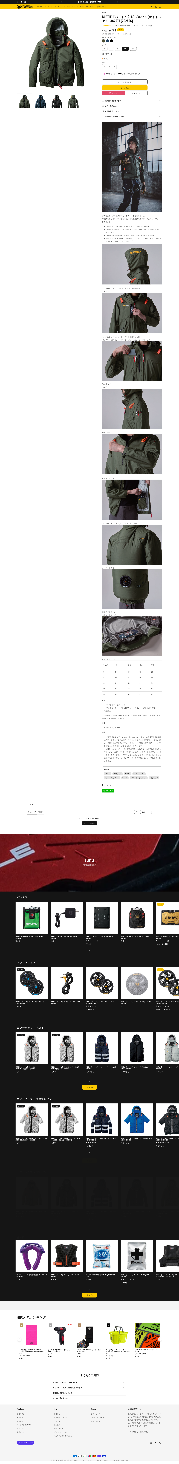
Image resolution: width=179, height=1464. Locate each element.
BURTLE (127, 774)
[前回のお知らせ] (61, 2)
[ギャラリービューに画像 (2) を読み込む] (40, 101)
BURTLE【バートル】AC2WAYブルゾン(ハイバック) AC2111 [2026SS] (101, 1139)
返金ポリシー (58, 1428)
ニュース (57, 1421)
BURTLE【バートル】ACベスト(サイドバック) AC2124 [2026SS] (135, 1068)
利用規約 (57, 1425)
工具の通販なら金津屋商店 (138, 1431)
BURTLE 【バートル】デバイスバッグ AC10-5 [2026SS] (29, 937)
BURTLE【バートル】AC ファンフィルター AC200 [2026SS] (136, 1002)
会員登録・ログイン (61, 1417)
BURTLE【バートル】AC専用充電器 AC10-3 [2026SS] (64, 937)
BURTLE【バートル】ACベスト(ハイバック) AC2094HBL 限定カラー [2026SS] (29, 1068)
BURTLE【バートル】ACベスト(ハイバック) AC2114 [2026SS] (101, 1068)
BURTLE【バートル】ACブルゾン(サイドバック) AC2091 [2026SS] (136, 1212)
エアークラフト (139, 774)
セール (125, 778)
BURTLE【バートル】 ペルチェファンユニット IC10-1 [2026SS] (30, 1002)
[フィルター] (136, 812)
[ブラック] (111, 40)
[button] (60, 6)
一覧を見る (89, 1087)
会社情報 (57, 1414)
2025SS (107, 774)
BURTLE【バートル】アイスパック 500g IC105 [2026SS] (135, 1275)
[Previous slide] (19, 1339)
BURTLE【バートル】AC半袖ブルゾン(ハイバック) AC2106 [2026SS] (136, 1139)
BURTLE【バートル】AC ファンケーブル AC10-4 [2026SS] (65, 1002)
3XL (133, 49)
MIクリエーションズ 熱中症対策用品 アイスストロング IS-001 (31, 1275)
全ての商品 (21, 1414)
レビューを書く (89, 823)
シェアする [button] (108, 785)
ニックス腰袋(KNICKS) (24, 1425)
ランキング (21, 1428)
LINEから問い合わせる (98, 1417)
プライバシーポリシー (61, 1432)
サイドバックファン (112, 778)
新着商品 (20, 1417)
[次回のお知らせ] (118, 2)
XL (118, 49)
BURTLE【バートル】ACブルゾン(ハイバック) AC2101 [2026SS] (65, 1212)
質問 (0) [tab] (40, 812)
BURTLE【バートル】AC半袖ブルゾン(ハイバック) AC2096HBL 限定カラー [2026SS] (31, 1139)
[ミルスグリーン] (103, 40)
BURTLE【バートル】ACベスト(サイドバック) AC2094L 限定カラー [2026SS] (65, 1068)
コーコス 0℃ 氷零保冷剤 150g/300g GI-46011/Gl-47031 (101, 1275)
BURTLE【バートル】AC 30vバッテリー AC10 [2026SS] (99, 937)
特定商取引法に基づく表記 (63, 1436)
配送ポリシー (107, 1460)
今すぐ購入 (125, 88)
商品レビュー (21, 1432)
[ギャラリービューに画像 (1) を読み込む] (24, 101)
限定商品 (20, 1421)
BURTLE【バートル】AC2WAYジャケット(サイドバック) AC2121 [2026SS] (31, 1212)
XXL (125, 49)
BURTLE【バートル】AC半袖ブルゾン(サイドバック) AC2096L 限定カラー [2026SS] (66, 1139)
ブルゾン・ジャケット (139, 778)
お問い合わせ (95, 1421)
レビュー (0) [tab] (32, 812)
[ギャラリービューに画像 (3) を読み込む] (56, 101)
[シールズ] (107, 40)
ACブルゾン (117, 774)
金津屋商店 (59, 1460)
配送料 (110, 34)
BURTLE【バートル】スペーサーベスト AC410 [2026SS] (65, 1275)
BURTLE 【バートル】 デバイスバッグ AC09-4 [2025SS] (135, 937)
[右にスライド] (94, 951)
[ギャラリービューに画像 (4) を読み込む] (73, 101)
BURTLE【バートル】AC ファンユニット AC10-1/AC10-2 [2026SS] (100, 1002)
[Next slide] (160, 1339)
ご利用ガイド (95, 1414)
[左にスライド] (85, 951)
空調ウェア (154, 778)
